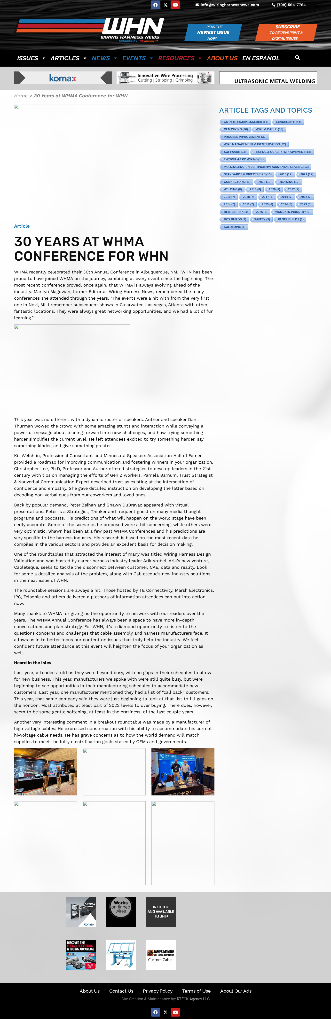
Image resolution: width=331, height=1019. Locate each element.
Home (21, 96)
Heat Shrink (236, 212)
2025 (267, 204)
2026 (261, 212)
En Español (261, 58)
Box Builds (235, 219)
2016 (286, 197)
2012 (293, 189)
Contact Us (121, 991)
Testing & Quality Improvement (282, 152)
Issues (27, 58)
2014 (229, 204)
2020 (274, 189)
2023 (305, 204)
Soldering (234, 227)
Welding (233, 189)
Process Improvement (245, 137)
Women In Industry (292, 212)
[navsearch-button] (297, 58)
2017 (267, 197)
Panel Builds (291, 219)
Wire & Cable (269, 129)
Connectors (237, 182)
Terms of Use (196, 991)
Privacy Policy (158, 991)
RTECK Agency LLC (193, 999)
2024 (286, 204)
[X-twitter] (165, 4)
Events (134, 58)
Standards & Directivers (248, 174)
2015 (306, 197)
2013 (255, 189)
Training (289, 182)
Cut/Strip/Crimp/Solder (246, 122)
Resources (176, 58)
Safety (262, 219)
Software (235, 152)
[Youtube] (175, 4)
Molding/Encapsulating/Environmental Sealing (266, 167)
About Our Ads (236, 991)
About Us (222, 58)
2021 (306, 174)
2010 (286, 174)
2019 (229, 197)
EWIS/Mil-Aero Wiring (244, 159)
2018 (248, 197)
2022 (265, 182)
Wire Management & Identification (255, 144)
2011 (248, 204)
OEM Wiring (236, 129)
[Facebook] (155, 4)
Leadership (288, 122)
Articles (65, 58)
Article (22, 226)
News (101, 58)
